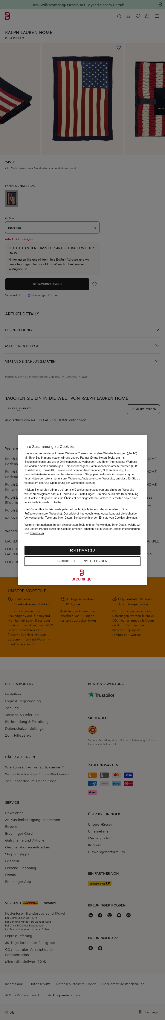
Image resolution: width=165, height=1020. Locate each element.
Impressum (37, 533)
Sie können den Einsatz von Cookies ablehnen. (105, 517)
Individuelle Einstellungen (82, 561)
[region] (82, 510)
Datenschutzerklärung (126, 528)
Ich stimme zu (82, 550)
